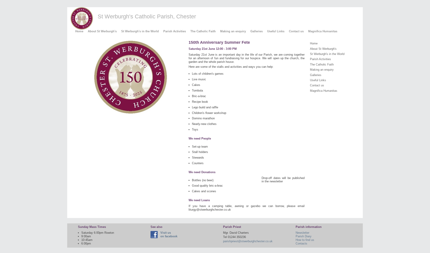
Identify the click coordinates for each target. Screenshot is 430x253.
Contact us (296, 31)
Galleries (256, 31)
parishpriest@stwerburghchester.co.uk (248, 241)
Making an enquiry (233, 31)
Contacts (301, 243)
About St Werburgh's (102, 31)
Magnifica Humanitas (322, 31)
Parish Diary (304, 236)
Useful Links (275, 31)
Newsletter (302, 232)
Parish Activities (174, 31)
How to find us (305, 240)
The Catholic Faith (203, 31)
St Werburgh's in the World (140, 31)
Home (79, 31)
